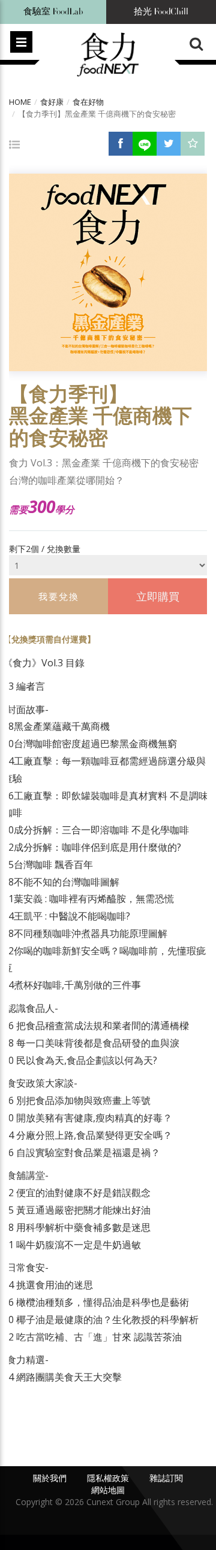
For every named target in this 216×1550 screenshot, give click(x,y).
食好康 (52, 101)
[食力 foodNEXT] (108, 55)
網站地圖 (108, 1490)
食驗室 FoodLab (53, 11)
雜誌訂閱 (166, 1478)
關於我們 (50, 1478)
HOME (20, 101)
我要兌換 (58, 596)
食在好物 (88, 101)
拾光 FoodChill (161, 11)
